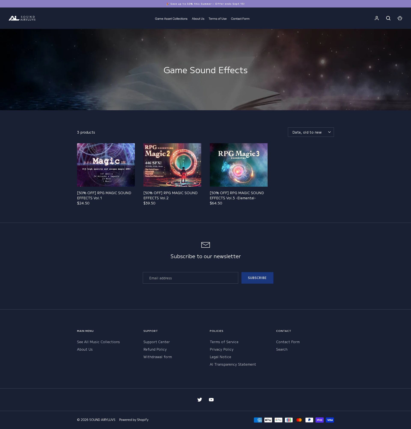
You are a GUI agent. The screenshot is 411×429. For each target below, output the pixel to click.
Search (281, 349)
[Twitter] (199, 399)
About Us (198, 19)
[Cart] (400, 18)
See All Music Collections (98, 341)
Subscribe (257, 278)
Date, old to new (307, 132)
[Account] (376, 18)
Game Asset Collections (171, 19)
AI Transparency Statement (233, 364)
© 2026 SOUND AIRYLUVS (96, 419)
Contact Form (240, 19)
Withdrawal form (157, 356)
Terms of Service (224, 341)
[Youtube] (211, 399)
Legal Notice (220, 356)
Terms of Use (217, 19)
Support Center (156, 341)
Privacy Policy (222, 349)
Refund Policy (155, 349)
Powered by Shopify (133, 419)
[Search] (388, 18)
